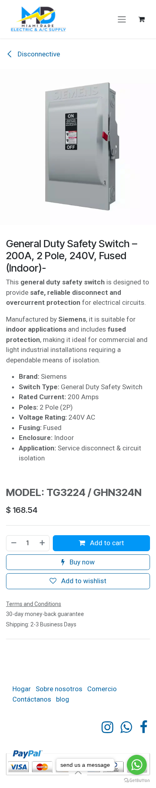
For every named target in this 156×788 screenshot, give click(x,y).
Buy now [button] (81, 562)
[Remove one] (13, 543)
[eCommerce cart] (141, 19)
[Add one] (43, 543)
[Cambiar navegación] (122, 19)
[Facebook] (143, 727)
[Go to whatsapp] (137, 765)
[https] (126, 727)
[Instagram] (107, 727)
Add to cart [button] (106, 543)
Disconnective (38, 54)
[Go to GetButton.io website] (137, 780)
